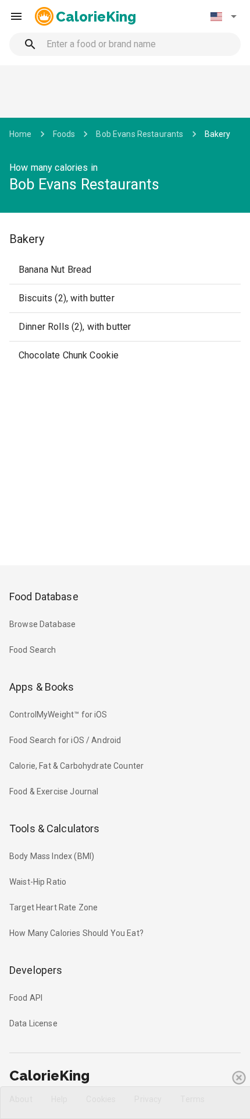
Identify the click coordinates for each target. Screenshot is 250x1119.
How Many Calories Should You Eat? (76, 933)
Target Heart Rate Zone (53, 907)
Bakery (218, 134)
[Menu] (16, 16)
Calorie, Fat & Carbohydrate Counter (76, 765)
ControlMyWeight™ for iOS (58, 714)
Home (20, 134)
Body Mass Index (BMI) (51, 856)
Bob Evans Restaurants (139, 134)
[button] (223, 16)
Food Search (32, 649)
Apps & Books (41, 687)
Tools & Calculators (54, 828)
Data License (33, 1023)
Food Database (43, 596)
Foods (64, 134)
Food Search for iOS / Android (65, 740)
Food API (25, 997)
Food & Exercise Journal (53, 791)
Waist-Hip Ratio (37, 881)
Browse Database (42, 624)
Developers (35, 970)
